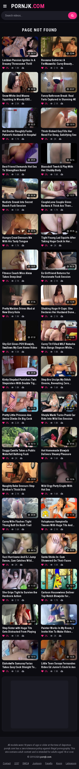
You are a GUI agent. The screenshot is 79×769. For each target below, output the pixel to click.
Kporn (59, 763)
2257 (16, 763)
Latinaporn (71, 763)
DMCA (26, 763)
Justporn (37, 763)
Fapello (49, 763)
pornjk (27, 6)
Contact (7, 763)
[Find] (72, 15)
